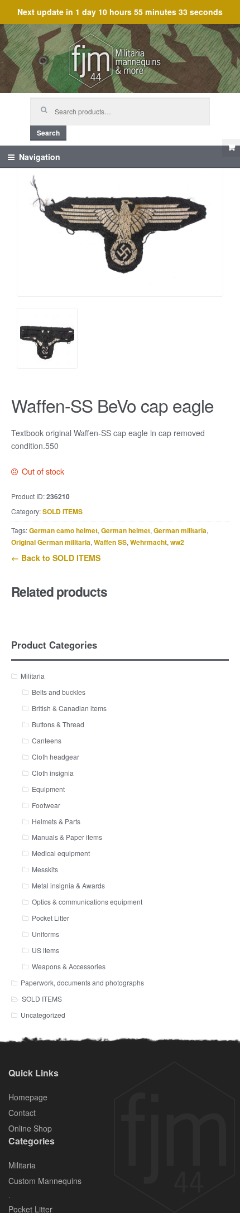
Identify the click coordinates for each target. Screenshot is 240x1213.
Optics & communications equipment (87, 901)
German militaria (180, 530)
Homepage (27, 1097)
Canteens (46, 740)
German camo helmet (63, 530)
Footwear (46, 805)
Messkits (45, 869)
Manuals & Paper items (67, 837)
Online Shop (30, 1128)
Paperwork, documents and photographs (82, 982)
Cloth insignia (53, 772)
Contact (22, 1112)
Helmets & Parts (56, 821)
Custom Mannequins (44, 1180)
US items (45, 950)
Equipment (48, 789)
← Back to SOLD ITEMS (55, 557)
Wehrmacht (148, 542)
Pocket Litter (50, 917)
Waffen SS (110, 542)
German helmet (125, 530)
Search (48, 133)
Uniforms (45, 934)
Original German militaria (50, 542)
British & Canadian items (69, 708)
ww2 (177, 542)
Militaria (33, 675)
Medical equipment (61, 853)
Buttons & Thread (58, 724)
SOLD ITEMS (62, 511)
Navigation (39, 156)
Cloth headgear (55, 756)
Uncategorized (43, 1014)
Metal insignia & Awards (68, 885)
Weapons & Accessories (68, 966)
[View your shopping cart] (231, 148)
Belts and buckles (58, 692)
